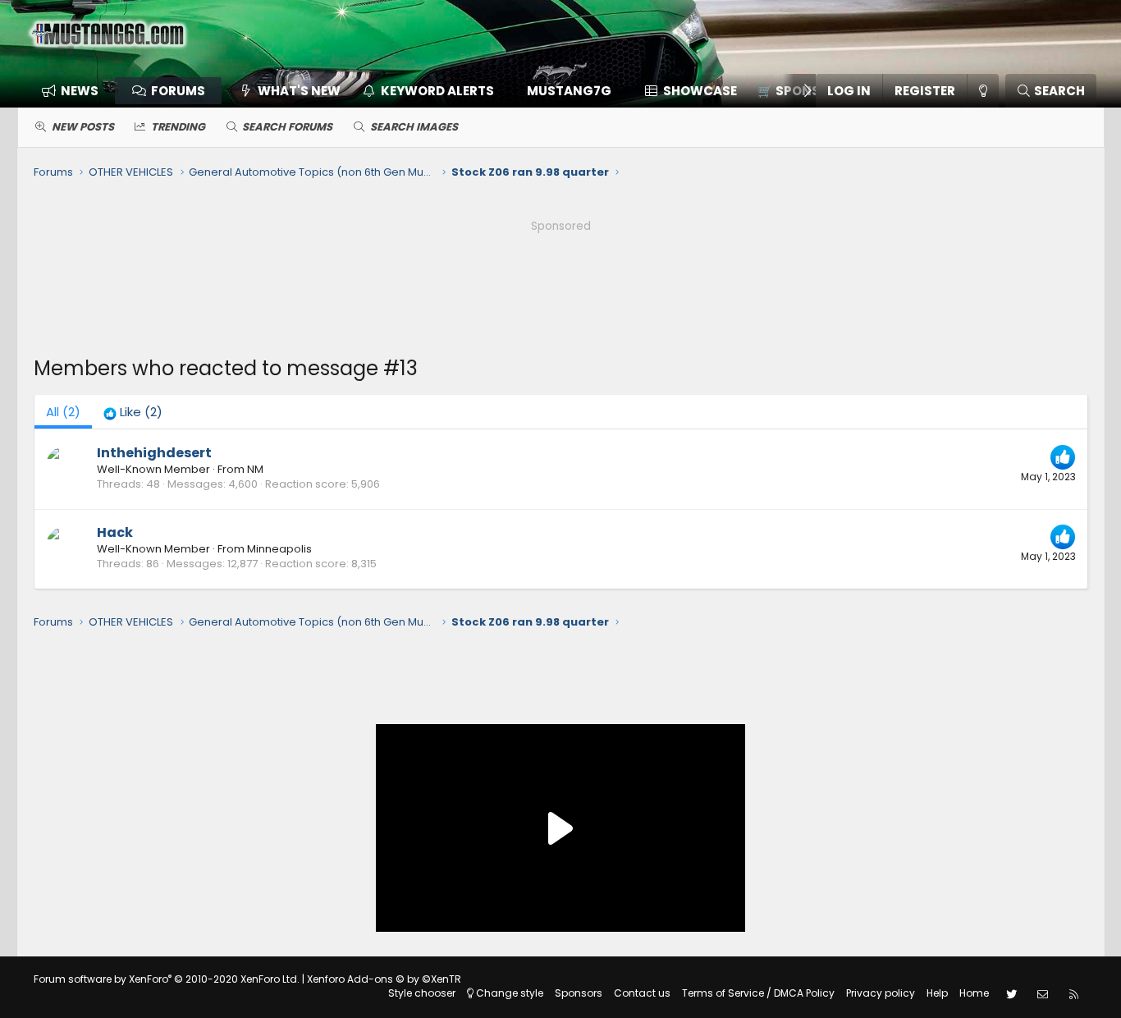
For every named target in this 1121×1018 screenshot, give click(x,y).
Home (974, 993)
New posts (83, 127)
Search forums (287, 127)
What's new (299, 90)
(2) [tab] (63, 411)
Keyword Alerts (437, 90)
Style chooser (421, 993)
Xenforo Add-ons (384, 979)
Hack (115, 532)
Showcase (700, 90)
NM (255, 469)
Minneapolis (279, 549)
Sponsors (578, 993)
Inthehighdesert (154, 452)
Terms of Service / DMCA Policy (758, 993)
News (79, 90)
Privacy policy (880, 993)
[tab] (133, 412)
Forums (178, 90)
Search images (414, 127)
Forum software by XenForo (167, 979)
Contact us (642, 993)
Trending (178, 127)
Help (937, 993)
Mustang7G (569, 90)
